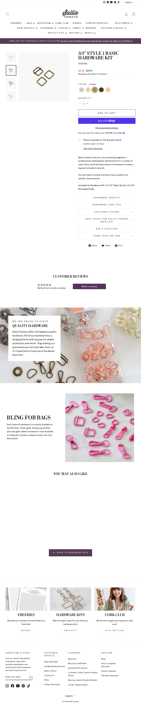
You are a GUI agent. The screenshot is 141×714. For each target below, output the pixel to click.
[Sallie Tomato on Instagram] (7, 685)
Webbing (91, 28)
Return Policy (50, 671)
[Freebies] (26, 599)
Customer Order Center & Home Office (82, 674)
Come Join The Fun (106, 236)
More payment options (106, 127)
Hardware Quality (106, 198)
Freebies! (16, 23)
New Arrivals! (26, 28)
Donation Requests (110, 675)
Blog (103, 659)
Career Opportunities (78, 685)
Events (77, 23)
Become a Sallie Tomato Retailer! (83, 680)
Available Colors (106, 212)
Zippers (63, 28)
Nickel (81, 89)
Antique (94, 89)
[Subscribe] (31, 677)
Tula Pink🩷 (122, 23)
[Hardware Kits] (70, 599)
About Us (72, 659)
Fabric (77, 28)
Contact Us (49, 675)
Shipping (82, 74)
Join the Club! (114, 630)
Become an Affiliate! (77, 663)
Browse (26, 630)
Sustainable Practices (77, 668)
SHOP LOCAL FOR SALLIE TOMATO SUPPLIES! (107, 220)
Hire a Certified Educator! (108, 665)
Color (87, 84)
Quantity (85, 98)
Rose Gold (108, 89)
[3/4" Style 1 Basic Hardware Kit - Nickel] (13, 526)
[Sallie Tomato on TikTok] (28, 685)
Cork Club (62, 23)
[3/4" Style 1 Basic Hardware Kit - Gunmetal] (24, 526)
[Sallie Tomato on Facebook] (12, 685)
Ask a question (107, 229)
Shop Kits (70, 630)
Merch (89, 33)
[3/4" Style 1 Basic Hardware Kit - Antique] (20, 526)
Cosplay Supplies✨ (98, 23)
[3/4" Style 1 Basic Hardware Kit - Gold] (17, 526)
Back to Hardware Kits (72, 553)
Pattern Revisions (52, 684)
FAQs (46, 680)
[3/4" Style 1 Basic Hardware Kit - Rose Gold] (28, 526)
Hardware (46, 28)
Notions (74, 33)
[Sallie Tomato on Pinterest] (23, 685)
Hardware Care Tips (106, 205)
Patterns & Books (112, 28)
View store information (93, 148)
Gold (88, 89)
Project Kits (56, 33)
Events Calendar (108, 671)
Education (44, 23)
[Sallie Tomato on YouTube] (18, 685)
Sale (29, 23)
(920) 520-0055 (51, 662)
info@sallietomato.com (54, 666)
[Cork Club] (114, 599)
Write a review (89, 286)
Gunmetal (101, 89)
